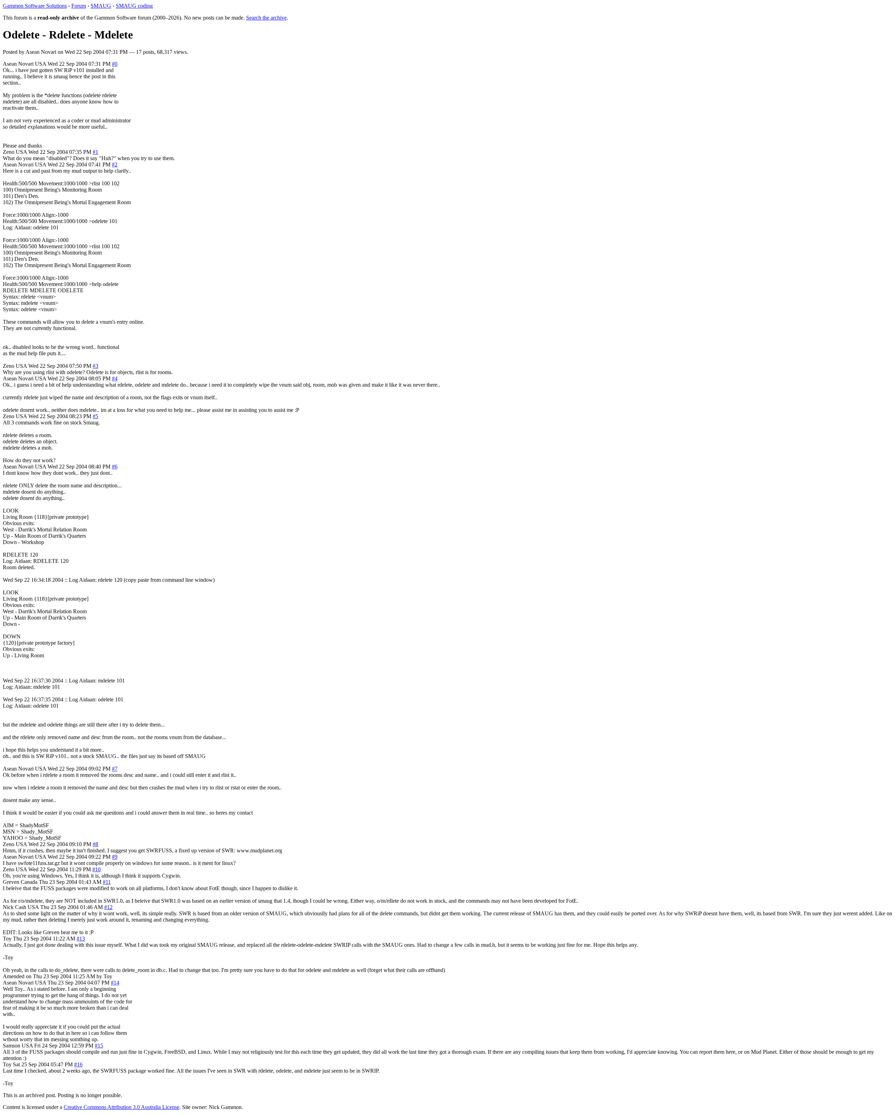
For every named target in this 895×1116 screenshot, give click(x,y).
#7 (114, 769)
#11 (107, 882)
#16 (78, 1064)
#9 (114, 857)
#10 (96, 869)
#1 (95, 152)
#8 (95, 844)
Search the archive (266, 18)
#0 (114, 64)
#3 (95, 366)
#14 (115, 983)
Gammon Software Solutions (35, 6)
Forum (78, 6)
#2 (114, 164)
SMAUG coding (134, 6)
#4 (114, 378)
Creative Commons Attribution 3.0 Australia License (121, 1107)
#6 (114, 467)
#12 (108, 907)
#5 (95, 416)
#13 (81, 939)
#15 (99, 1046)
